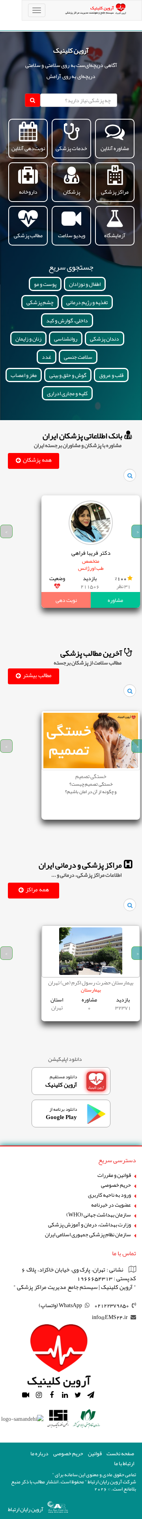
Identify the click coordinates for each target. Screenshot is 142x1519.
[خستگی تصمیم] (90, 744)
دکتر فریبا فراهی (90, 553)
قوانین (95, 1453)
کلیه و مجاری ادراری (67, 393)
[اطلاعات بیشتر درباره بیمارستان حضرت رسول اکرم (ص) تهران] (90, 951)
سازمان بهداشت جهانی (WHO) (98, 1215)
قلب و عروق (111, 375)
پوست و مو (45, 283)
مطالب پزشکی (28, 235)
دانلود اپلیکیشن (65, 1059)
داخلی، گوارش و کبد (67, 320)
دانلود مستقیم (61, 1081)
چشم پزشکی (40, 302)
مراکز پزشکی (115, 191)
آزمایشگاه (114, 235)
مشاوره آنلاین (115, 148)
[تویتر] (78, 1395)
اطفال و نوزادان (85, 283)
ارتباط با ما (124, 1463)
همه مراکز (37, 889)
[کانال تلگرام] (91, 1395)
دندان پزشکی (104, 338)
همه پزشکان (37, 460)
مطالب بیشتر (37, 675)
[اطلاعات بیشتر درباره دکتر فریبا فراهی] (90, 522)
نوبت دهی (66, 600)
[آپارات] (26, 1395)
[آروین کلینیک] (58, 1352)
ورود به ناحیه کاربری (109, 1195)
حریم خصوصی (116, 1185)
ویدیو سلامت (71, 235)
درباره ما (39, 1453)
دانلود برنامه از (61, 1113)
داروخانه (28, 191)
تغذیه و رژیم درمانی (87, 302)
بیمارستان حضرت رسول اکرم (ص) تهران (90, 982)
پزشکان (71, 191)
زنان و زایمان (28, 338)
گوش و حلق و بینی (67, 375)
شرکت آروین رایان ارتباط (112, 1481)
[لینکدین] (65, 1395)
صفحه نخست (120, 1453)
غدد (46, 356)
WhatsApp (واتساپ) (60, 1305)
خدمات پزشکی (71, 148)
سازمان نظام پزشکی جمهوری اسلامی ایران (88, 1234)
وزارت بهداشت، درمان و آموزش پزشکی (89, 1225)
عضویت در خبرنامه (111, 1205)
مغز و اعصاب (24, 375)
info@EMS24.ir (110, 1317)
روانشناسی (65, 338)
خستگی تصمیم (90, 776)
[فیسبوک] (52, 1395)
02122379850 (111, 1305)
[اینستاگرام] (39, 1395)
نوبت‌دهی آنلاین (28, 148)
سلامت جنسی (78, 356)
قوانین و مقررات (114, 1175)
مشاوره (115, 600)
